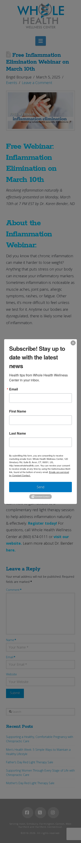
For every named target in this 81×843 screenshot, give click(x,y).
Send (40, 487)
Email (13, 389)
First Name (17, 411)
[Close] (73, 342)
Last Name (17, 433)
